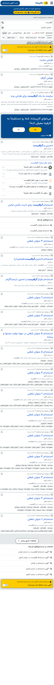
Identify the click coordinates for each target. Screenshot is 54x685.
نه (19, 129)
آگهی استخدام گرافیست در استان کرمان (33, 552)
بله (35, 129)
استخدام (50, 17)
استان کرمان (42, 17)
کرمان (35, 17)
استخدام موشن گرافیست (39, 231)
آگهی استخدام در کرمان (40, 563)
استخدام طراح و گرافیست (39, 225)
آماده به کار (38, 33)
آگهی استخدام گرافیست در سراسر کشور (34, 557)
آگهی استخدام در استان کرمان (37, 569)
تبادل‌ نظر (27, 33)
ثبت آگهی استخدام (10, 3)
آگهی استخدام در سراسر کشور (37, 574)
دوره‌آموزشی (17, 33)
